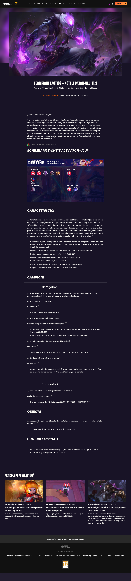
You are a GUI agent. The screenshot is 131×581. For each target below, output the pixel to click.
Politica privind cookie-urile (68, 555)
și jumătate (53, 120)
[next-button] (124, 529)
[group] (65, 502)
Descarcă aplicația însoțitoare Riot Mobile (65, 539)
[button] (50, 95)
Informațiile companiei (93, 555)
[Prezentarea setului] (16, 3)
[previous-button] (121, 529)
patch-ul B (47, 133)
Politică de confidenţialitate (20, 555)
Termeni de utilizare (44, 555)
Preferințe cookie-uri (115, 555)
